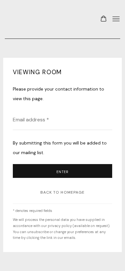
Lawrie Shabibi (17, 19)
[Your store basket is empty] (103, 19)
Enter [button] (62, 172)
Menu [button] (115, 19)
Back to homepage (62, 192)
